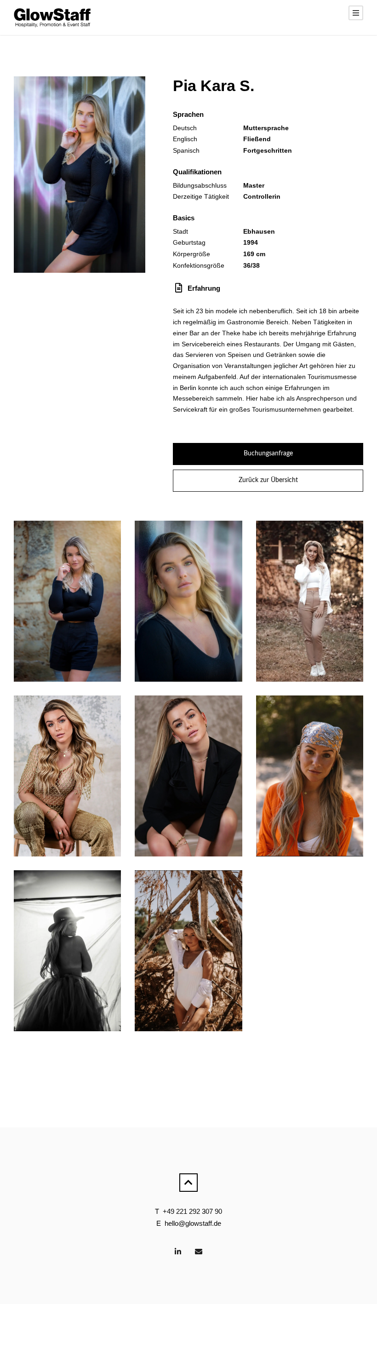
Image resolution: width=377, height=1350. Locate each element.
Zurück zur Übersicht (268, 480)
